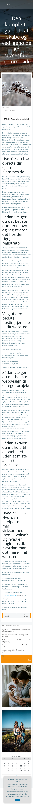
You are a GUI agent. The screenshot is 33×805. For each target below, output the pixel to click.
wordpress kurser (10, 595)
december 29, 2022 (9, 110)
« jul (15, 776)
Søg (2, 656)
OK (17, 800)
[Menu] (29, 4)
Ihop (9, 4)
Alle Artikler (5, 108)
